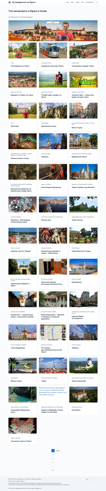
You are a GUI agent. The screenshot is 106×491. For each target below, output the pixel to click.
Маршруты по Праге (16, 92)
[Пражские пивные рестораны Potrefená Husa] (53, 267)
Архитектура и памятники (25, 184)
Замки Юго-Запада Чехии (79, 184)
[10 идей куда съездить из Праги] (53, 79)
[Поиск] (97, 2)
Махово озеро (16, 381)
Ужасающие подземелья (51, 187)
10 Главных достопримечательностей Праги (51, 350)
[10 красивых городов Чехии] (83, 50)
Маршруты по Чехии (46, 92)
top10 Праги (14, 184)
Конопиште (76, 410)
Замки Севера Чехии (77, 217)
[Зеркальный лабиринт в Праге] (22, 267)
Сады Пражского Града (81, 251)
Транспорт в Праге (46, 63)
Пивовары (74, 92)
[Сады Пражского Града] (83, 235)
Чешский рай (44, 123)
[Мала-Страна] (83, 111)
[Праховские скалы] (53, 111)
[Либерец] (83, 332)
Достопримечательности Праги (80, 123)
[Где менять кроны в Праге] (22, 426)
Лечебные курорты (16, 153)
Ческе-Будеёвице (18, 348)
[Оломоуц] (53, 141)
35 (53, 470)
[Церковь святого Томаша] (22, 235)
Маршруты (38, 488)
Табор (42, 184)
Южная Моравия (23, 407)
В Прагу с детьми (15, 279)
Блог (82, 2)
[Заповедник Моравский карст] (22, 394)
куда (67, 2)
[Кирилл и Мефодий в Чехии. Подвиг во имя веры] (53, 394)
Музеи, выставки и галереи (48, 311)
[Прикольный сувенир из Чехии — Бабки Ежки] (53, 235)
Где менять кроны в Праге (21, 441)
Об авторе (15, 126)
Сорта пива (81, 92)
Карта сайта (31, 488)
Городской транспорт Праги (52, 66)
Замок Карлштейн (79, 381)
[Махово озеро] (22, 365)
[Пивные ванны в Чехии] (22, 141)
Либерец (75, 348)
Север (84, 217)
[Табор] (53, 365)
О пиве (24, 155)
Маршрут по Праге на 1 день (22, 95)
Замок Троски (77, 220)
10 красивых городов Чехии (83, 66)
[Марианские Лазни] (83, 141)
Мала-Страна (77, 128)
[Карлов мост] (53, 204)
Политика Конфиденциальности (17, 488)
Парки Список (14, 407)
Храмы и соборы (15, 185)
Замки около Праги (77, 378)
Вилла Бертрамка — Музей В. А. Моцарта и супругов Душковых (52, 317)
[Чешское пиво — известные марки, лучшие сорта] (83, 79)
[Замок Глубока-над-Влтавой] (83, 172)
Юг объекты (48, 184)
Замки (77, 2)
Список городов (45, 153)
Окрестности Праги (88, 378)
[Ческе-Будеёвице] (22, 332)
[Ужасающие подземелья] (53, 172)
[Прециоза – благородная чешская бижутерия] (22, 204)
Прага (72, 2)
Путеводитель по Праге (23, 2)
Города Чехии (75, 63)
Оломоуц (44, 157)
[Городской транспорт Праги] (53, 50)
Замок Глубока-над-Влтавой (83, 187)
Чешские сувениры (16, 217)
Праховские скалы (48, 126)
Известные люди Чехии (47, 407)
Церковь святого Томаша (21, 251)
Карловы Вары (76, 311)
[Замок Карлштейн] (83, 365)
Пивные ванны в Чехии (20, 158)
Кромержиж (77, 282)
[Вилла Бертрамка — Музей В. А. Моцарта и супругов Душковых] (53, 299)
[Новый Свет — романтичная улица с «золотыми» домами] (22, 299)
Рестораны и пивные (47, 279)
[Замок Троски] (83, 204)
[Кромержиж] (83, 267)
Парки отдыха (75, 248)
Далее (57, 450)
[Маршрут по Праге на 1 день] (22, 79)
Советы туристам (15, 438)
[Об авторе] (22, 111)
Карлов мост (46, 220)
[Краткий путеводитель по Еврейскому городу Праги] (22, 172)
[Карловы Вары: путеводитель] (83, 299)
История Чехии (59, 407)
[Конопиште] (83, 394)
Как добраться (90, 2)
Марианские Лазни (79, 157)
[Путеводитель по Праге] (22, 50)
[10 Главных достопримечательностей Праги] (53, 332)
